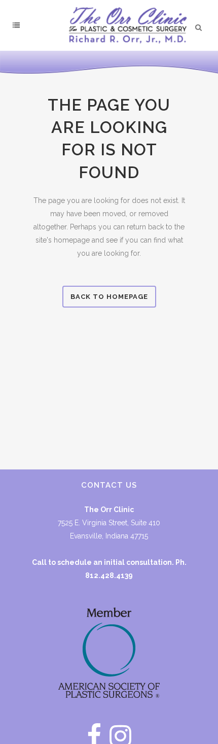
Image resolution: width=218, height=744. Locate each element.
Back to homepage (109, 296)
